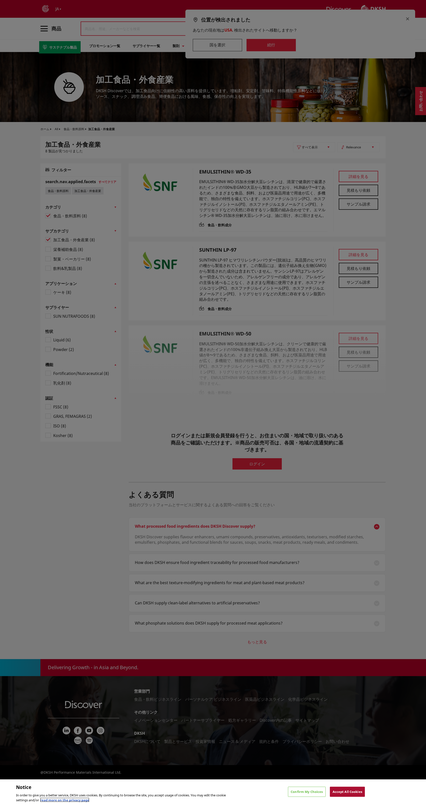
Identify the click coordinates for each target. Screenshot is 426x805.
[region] (213, 792)
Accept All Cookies (347, 791)
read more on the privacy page (64, 800)
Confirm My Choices (307, 791)
